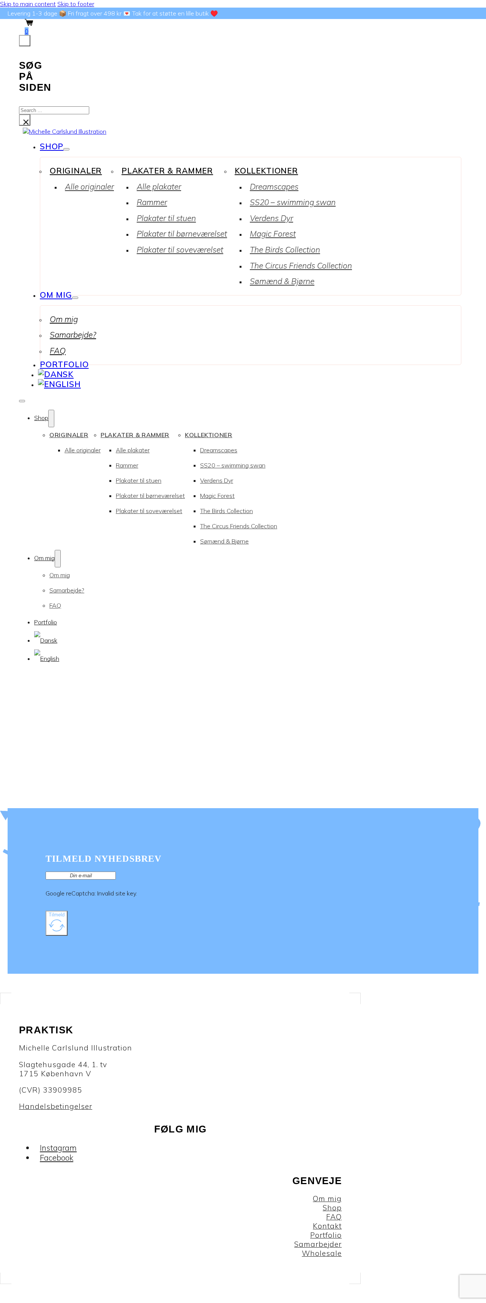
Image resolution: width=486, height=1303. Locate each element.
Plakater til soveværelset (180, 249)
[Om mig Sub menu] (75, 298)
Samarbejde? (73, 335)
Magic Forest (273, 233)
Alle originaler (89, 186)
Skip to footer (75, 4)
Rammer (152, 202)
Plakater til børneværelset (182, 233)
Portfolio (64, 364)
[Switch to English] (59, 384)
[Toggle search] (24, 40)
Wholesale (322, 1253)
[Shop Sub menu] (66, 149)
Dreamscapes (274, 186)
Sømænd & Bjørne (282, 281)
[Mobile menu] (22, 401)
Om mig (56, 295)
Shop (51, 146)
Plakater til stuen (166, 218)
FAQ (58, 350)
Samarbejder (318, 1244)
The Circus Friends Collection (301, 265)
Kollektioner (266, 170)
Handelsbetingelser (55, 1106)
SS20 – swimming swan (293, 202)
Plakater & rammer (167, 170)
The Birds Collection (285, 249)
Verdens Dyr (271, 218)
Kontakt (327, 1225)
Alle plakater (159, 186)
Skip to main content (28, 4)
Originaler (76, 170)
